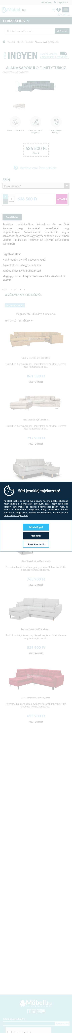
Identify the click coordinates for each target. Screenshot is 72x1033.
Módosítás (36, 535)
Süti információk (36, 544)
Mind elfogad (36, 527)
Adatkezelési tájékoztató (16, 515)
